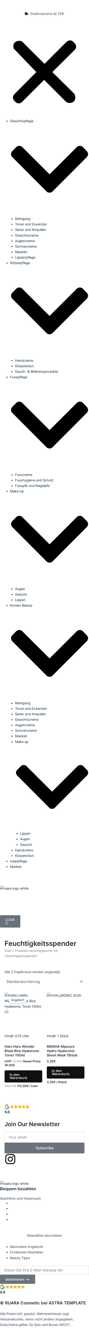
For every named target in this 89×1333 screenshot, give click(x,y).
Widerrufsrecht (21, 1219)
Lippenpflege (25, 257)
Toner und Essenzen (31, 224)
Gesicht (21, 594)
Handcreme (24, 361)
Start (8, 951)
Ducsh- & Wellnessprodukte (36, 372)
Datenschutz (20, 1203)
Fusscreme (23, 475)
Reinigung (22, 219)
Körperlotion (24, 366)
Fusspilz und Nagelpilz (32, 486)
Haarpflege (18, 861)
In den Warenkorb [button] (18, 1076)
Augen (20, 589)
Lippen (20, 600)
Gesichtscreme (26, 235)
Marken (16, 867)
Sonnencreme (26, 246)
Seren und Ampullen (30, 230)
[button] (44, 72)
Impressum (18, 1214)
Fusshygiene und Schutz (34, 480)
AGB (13, 1208)
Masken (21, 252)
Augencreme (25, 241)
